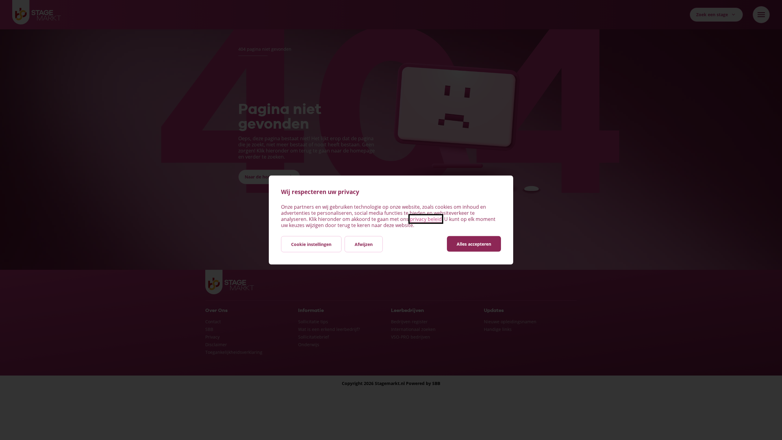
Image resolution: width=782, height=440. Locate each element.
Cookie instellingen (311, 244)
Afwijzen (364, 244)
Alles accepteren (474, 244)
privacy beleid (426, 219)
